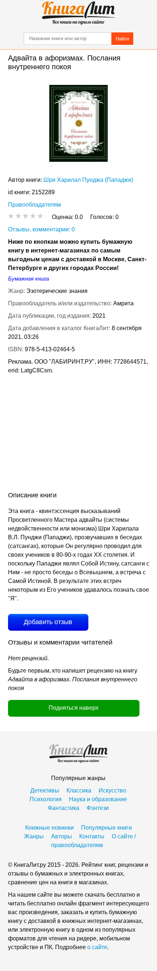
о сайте (97, 947)
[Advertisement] (78, 434)
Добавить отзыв (48, 622)
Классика (78, 790)
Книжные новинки (49, 828)
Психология (46, 799)
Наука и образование (98, 799)
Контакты (91, 836)
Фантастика (63, 808)
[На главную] (78, 13)
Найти (122, 39)
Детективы (44, 790)
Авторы (61, 836)
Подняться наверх (74, 708)
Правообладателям (34, 204)
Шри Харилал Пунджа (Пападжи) (88, 180)
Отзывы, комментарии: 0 (41, 229)
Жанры (34, 836)
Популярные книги (106, 828)
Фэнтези (98, 808)
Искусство (112, 790)
